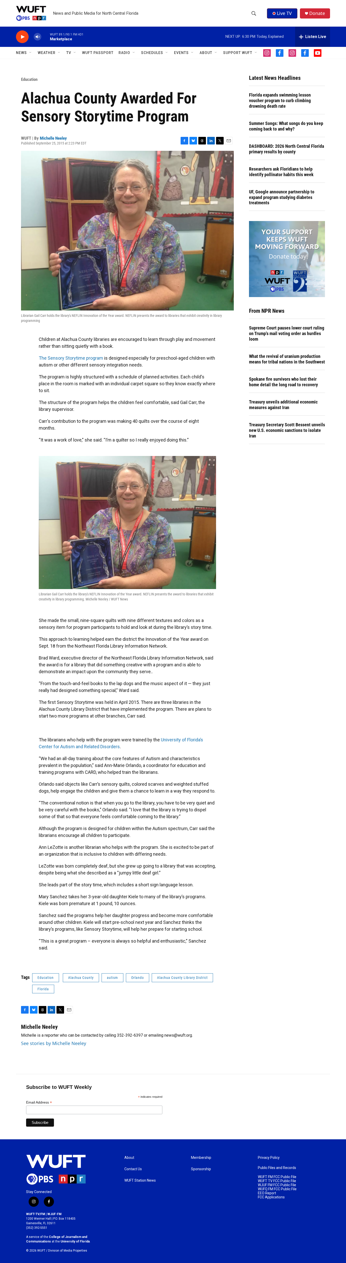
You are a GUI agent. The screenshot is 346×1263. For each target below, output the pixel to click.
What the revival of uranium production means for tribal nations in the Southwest (287, 359)
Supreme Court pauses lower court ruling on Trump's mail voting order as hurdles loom (286, 333)
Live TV (284, 13)
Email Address (39, 1102)
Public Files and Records (277, 1168)
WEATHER (46, 53)
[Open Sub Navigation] (31, 53)
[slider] (45, 36)
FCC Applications (271, 1197)
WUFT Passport (97, 53)
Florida (43, 989)
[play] (22, 37)
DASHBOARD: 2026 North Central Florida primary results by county (286, 148)
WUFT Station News (140, 1180)
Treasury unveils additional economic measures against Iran (283, 404)
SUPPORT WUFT (237, 53)
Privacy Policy (269, 1158)
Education (29, 79)
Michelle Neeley (53, 138)
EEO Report (267, 1193)
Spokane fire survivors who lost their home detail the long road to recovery (283, 381)
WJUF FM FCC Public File (277, 1185)
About (129, 1158)
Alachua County (81, 978)
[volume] (37, 37)
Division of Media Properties (67, 1250)
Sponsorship (201, 1169)
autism (112, 978)
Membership (201, 1158)
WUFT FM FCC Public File (277, 1177)
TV (68, 53)
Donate (317, 13)
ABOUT (206, 53)
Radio (124, 53)
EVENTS (181, 53)
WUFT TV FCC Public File (277, 1181)
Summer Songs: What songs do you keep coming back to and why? (286, 126)
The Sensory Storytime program (71, 358)
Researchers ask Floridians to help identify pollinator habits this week (281, 171)
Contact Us (133, 1169)
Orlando (137, 978)
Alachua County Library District (182, 978)
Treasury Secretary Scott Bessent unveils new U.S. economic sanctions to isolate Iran (287, 430)
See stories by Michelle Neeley (53, 1043)
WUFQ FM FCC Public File (277, 1189)
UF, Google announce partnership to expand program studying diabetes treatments (281, 197)
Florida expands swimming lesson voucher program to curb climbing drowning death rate (280, 100)
